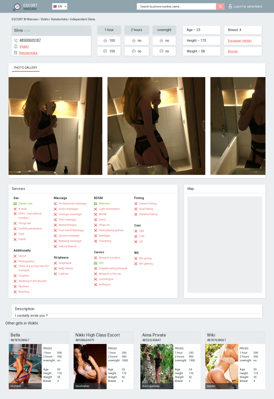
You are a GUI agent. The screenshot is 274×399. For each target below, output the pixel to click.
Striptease (65, 263)
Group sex (24, 223)
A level (22, 208)
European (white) (240, 41)
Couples (23, 275)
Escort (22, 256)
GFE (101, 263)
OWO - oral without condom (30, 215)
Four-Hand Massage (71, 230)
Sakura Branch (67, 246)
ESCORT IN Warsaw (25, 19)
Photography (26, 261)
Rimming (23, 291)
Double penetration (30, 228)
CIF (141, 241)
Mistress (104, 203)
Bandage (104, 235)
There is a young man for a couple (33, 268)
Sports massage (69, 235)
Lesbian (63, 273)
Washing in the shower (32, 281)
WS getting (146, 263)
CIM (141, 230)
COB (141, 236)
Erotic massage (68, 208)
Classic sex (25, 203)
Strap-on (104, 224)
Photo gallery (25, 67)
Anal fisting (146, 208)
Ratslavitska (59, 19)
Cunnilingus (106, 279)
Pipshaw (23, 286)
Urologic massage (70, 214)
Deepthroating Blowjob (113, 268)
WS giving (145, 258)
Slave (102, 219)
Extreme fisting (148, 214)
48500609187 (30, 40)
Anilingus (104, 284)
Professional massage (72, 203)
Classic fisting (147, 203)
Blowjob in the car (110, 273)
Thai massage (67, 219)
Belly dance (66, 268)
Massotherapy (67, 224)
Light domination (109, 208)
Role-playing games (111, 230)
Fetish (22, 239)
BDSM (103, 214)
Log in (248, 6)
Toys (21, 233)
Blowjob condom (109, 257)
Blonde (233, 51)
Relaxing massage (70, 241)
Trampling (105, 241)
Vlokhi (44, 19)
